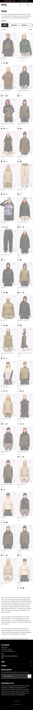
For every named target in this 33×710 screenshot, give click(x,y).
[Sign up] (29, 676)
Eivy (18, 701)
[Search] (20, 5)
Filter (4, 29)
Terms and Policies (16, 704)
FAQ (2, 657)
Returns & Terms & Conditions (9, 656)
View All (4, 25)
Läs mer (3, 20)
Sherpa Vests (24, 25)
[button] (2, 63)
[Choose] (14, 54)
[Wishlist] (24, 5)
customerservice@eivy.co (7, 651)
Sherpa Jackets (14, 25)
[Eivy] (3, 5)
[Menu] (31, 5)
